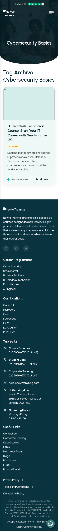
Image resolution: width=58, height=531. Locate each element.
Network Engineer (13, 275)
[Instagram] (26, 248)
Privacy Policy (11, 480)
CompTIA (13, 146)
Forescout (9, 318)
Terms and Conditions (16, 487)
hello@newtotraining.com (24, 383)
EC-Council (10, 327)
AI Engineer (9, 289)
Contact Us (10, 433)
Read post (42, 179)
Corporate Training (14, 438)
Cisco (6, 314)
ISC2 (6, 323)
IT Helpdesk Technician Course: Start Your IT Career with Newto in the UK (27, 133)
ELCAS (7, 465)
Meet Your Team (13, 451)
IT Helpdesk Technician (16, 280)
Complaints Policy (13, 493)
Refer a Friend (11, 469)
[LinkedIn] (16, 248)
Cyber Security (12, 266)
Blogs (6, 456)
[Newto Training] (11, 13)
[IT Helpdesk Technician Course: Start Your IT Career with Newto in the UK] (29, 103)
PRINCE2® (9, 332)
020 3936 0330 (17, 352)
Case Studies (11, 442)
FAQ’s (6, 447)
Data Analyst (10, 271)
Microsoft (9, 309)
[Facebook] (6, 248)
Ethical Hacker (11, 284)
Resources (9, 460)
